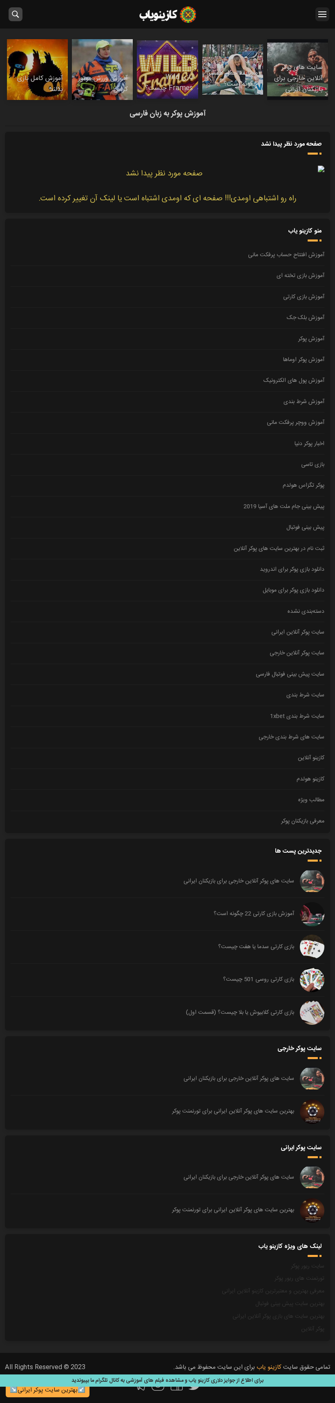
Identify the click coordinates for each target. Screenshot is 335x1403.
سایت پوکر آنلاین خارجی (297, 653)
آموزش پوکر (311, 339)
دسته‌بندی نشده (306, 611)
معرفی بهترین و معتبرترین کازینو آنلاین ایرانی (273, 1291)
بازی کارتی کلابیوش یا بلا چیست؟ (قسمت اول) (240, 1012)
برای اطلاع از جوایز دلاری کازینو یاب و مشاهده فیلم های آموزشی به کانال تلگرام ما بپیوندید (167, 1380)
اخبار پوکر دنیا (309, 444)
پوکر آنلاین (312, 1329)
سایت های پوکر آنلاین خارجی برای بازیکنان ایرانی (238, 881)
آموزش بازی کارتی (303, 297)
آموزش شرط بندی (304, 402)
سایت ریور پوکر (307, 1266)
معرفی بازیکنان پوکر (302, 821)
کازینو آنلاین (311, 758)
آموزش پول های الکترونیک (294, 381)
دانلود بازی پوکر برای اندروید (292, 569)
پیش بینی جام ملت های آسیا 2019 (283, 507)
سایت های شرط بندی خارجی (291, 737)
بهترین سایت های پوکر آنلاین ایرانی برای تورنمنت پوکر (233, 1111)
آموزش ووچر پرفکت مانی (295, 423)
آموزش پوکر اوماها (303, 360)
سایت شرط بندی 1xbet (297, 716)
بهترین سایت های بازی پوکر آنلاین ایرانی (278, 1316)
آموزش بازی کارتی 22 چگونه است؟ (254, 914)
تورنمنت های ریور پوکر (299, 1278)
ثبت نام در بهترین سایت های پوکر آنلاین (279, 549)
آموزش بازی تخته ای (300, 276)
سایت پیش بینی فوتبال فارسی (290, 674)
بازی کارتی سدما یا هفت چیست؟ (256, 947)
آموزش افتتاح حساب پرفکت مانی (286, 255)
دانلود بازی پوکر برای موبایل (293, 590)
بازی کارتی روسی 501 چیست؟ (258, 979)
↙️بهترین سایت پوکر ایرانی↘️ (47, 1390)
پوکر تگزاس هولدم (303, 485)
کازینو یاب (167, 14)
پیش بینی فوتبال (305, 527)
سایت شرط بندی (305, 695)
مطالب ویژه (311, 800)
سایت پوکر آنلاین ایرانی (297, 632)
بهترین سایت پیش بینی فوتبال (289, 1304)
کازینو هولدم (310, 779)
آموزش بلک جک (305, 318)
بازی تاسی (312, 465)
